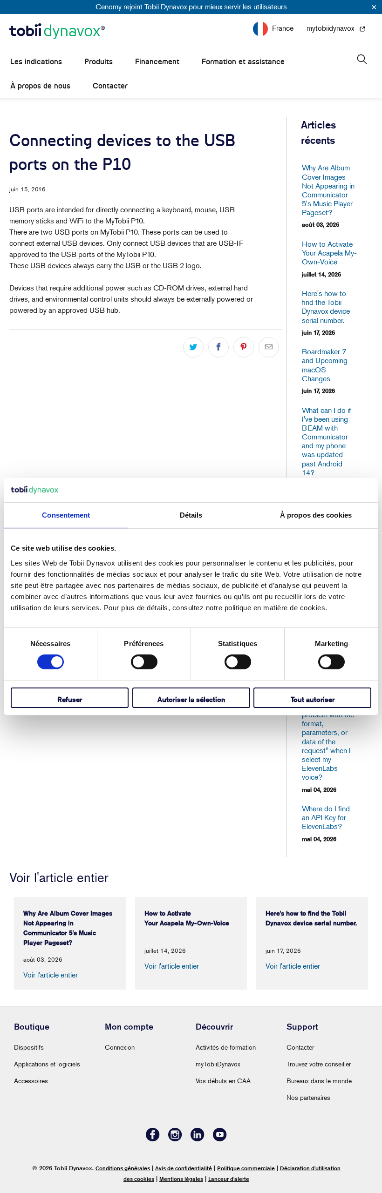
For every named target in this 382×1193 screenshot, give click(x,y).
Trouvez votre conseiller (318, 1064)
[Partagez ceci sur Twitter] (193, 347)
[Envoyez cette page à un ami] (269, 347)
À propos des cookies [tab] (316, 515)
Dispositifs (29, 1047)
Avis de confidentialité (183, 1168)
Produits (98, 61)
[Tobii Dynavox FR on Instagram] (175, 1139)
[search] (361, 59)
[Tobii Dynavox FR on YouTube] (220, 1139)
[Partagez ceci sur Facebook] (218, 347)
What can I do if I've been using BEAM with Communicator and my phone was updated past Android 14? (326, 441)
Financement (157, 61)
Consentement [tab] (66, 515)
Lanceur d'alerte (228, 1178)
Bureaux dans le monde (319, 1081)
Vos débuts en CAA (223, 1081)
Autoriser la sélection (191, 699)
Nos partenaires (308, 1097)
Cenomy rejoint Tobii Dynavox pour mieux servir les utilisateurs (191, 6)
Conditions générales (123, 1168)
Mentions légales (181, 1178)
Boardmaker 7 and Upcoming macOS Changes (325, 365)
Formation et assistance (243, 61)
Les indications (36, 61)
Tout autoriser (312, 699)
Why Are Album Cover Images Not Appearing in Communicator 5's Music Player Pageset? (328, 190)
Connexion (120, 1047)
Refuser (69, 699)
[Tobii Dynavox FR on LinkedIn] (197, 1139)
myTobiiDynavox (218, 1064)
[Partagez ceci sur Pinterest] (243, 347)
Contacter (110, 85)
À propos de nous (40, 85)
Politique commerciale (246, 1168)
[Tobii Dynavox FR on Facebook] (153, 1139)
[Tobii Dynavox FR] (57, 31)
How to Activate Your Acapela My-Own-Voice (328, 253)
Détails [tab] (191, 515)
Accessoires (31, 1081)
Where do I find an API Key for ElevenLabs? (326, 817)
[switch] (144, 661)
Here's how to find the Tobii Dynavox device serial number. (326, 307)
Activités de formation (226, 1047)
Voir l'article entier (50, 974)
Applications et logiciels (47, 1064)
